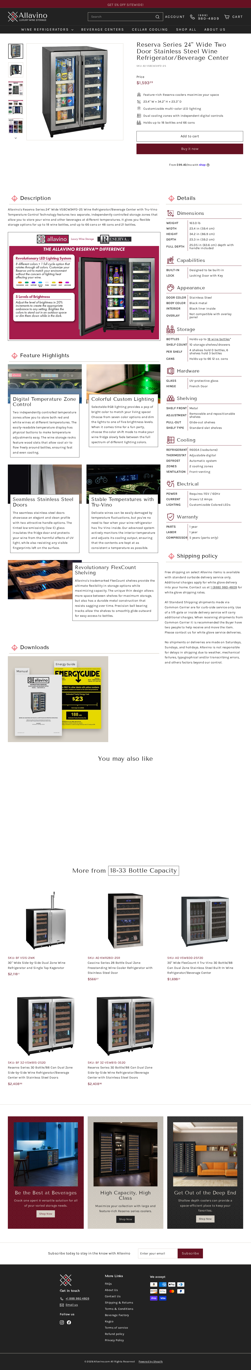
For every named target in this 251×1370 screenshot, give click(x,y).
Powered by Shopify (151, 1361)
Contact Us (113, 1296)
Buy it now (190, 149)
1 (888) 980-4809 (224, 587)
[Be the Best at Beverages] (46, 1154)
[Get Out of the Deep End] (205, 1154)
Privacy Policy (114, 1340)
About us (215, 29)
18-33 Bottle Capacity (143, 870)
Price (140, 77)
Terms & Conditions (119, 1309)
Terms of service (116, 1327)
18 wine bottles (218, 339)
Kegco (109, 1321)
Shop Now (45, 1213)
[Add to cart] (82, 897)
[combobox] (125, 16)
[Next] (16, 136)
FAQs (108, 1283)
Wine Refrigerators (45, 29)
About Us (111, 1290)
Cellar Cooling (150, 29)
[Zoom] (75, 92)
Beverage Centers (102, 29)
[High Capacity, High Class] (126, 1154)
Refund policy (114, 1334)
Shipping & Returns (119, 1302)
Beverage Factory (117, 1315)
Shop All (186, 29)
